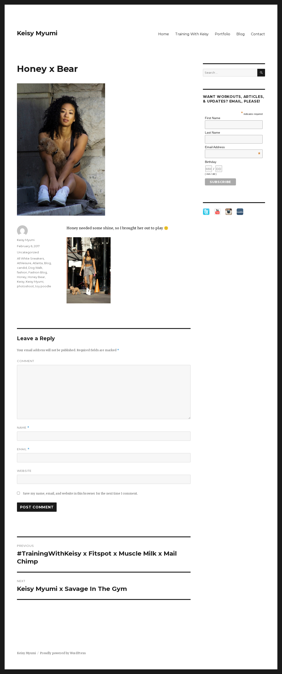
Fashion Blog (37, 272)
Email (23, 449)
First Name (212, 118)
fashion (22, 272)
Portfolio (222, 34)
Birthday (210, 162)
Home (163, 34)
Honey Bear (36, 277)
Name (23, 427)
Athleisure (24, 263)
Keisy (20, 281)
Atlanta (38, 263)
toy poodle (43, 286)
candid (22, 267)
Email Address (232, 147)
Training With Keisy (192, 34)
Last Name (212, 132)
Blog (240, 34)
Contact (258, 34)
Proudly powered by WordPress (63, 653)
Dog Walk (35, 267)
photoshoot (25, 286)
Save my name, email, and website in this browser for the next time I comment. (80, 493)
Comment (25, 361)
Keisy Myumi (37, 33)
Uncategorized (28, 252)
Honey (21, 277)
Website (24, 470)
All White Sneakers (30, 258)
